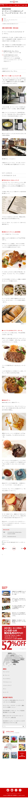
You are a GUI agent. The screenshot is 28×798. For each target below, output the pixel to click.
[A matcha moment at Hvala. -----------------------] (6, 755)
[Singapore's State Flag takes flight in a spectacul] (14, 755)
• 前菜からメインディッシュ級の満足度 (11, 58)
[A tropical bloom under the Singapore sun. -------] (14, 739)
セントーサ (5, 692)
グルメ (10, 5)
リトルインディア (7, 685)
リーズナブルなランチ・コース (10, 55)
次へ (6, 548)
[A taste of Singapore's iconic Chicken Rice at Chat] (6, 739)
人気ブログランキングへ (5, 540)
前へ (22, 548)
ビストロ (12, 19)
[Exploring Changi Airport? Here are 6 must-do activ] (14, 747)
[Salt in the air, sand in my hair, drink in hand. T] (22, 739)
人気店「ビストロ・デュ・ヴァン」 (11, 51)
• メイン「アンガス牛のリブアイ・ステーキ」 (12, 59)
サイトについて (9, 793)
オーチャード (6, 21)
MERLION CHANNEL (12, 795)
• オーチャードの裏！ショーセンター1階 (12, 52)
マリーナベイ (6, 672)
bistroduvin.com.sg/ (11, 536)
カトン (4, 689)
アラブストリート (7, 682)
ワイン (16, 19)
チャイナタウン (6, 678)
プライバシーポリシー (17, 793)
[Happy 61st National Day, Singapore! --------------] (22, 755)
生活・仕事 (24, 5)
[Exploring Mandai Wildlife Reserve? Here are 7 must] (6, 747)
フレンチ (8, 19)
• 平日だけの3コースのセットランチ (11, 56)
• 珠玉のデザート (7, 61)
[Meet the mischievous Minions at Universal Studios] (22, 747)
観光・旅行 (17, 5)
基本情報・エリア (3, 5)
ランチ (5, 19)
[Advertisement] (14, 570)
